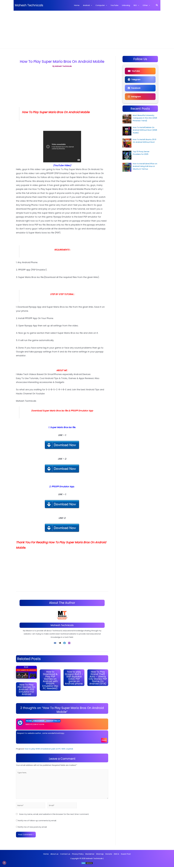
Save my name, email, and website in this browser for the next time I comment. (54, 814)
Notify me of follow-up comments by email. (37, 820)
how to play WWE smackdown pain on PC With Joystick (49, 749)
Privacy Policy (78, 854)
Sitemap (100, 854)
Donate (108, 854)
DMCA (116, 854)
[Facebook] (64, 642)
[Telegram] (60, 642)
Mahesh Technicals (29, 5)
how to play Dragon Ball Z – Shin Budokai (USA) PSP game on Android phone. (74, 677)
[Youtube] (55, 642)
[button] (91, 5)
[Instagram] (69, 642)
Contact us (65, 854)
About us (54, 854)
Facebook (136, 88)
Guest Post (126, 854)
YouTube (136, 71)
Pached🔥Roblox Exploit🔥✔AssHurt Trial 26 (43, 721)
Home (46, 854)
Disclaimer (89, 854)
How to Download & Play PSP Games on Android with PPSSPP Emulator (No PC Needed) (50, 680)
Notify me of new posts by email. (32, 827)
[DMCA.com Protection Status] (87, 863)
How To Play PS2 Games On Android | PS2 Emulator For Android (26, 689)
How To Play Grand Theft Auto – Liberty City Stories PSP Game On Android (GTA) (98, 677)
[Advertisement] (87, 28)
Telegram (135, 79)
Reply (104, 740)
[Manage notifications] (4, 863)
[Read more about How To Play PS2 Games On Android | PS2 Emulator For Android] (26, 672)
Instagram (136, 96)
